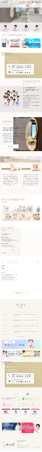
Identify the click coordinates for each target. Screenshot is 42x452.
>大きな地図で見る (4, 252)
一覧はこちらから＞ (21, 336)
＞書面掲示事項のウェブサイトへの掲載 (23, 445)
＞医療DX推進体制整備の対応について (22, 447)
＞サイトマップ (19, 443)
